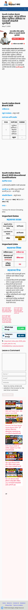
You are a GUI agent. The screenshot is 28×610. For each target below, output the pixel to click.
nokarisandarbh (17, 346)
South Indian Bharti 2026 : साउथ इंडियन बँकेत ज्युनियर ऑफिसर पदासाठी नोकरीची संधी (7, 310)
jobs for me (12, 344)
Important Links (9, 341)
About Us (9, 603)
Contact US (16, 603)
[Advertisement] (14, 87)
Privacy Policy (8, 605)
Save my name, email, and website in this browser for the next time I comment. (14, 388)
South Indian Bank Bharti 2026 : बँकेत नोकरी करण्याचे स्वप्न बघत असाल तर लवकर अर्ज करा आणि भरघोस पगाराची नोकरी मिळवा (6, 319)
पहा (20, 264)
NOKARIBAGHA (7, 346)
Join (22, 328)
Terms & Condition (18, 605)
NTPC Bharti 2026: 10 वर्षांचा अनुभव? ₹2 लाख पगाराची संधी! (12, 448)
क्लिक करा (20, 258)
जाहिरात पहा (20, 252)
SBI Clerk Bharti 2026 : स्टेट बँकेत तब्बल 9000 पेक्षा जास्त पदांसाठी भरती (13, 464)
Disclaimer (22, 603)
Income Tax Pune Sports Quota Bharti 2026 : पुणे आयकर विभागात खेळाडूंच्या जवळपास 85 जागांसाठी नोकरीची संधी (13, 429)
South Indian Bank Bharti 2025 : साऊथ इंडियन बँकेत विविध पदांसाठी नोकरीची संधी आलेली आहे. (18, 310)
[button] (25, 9)
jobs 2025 (18, 341)
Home (4, 603)
